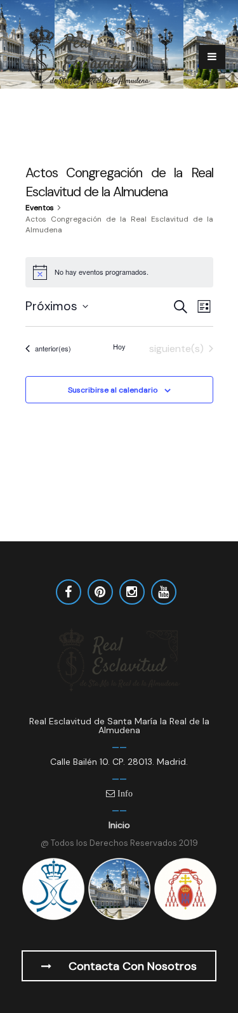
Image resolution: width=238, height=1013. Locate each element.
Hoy (119, 346)
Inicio (119, 825)
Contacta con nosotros (131, 966)
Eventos (39, 208)
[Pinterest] (100, 592)
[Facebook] (68, 592)
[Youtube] (163, 592)
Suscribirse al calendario (112, 390)
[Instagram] (132, 592)
